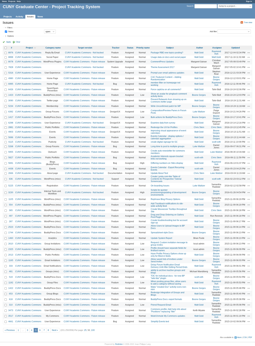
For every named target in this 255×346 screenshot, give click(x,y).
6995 (10, 84)
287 (11, 221)
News (40, 16)
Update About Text (159, 173)
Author (199, 48)
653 (11, 294)
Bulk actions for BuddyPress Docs (166, 117)
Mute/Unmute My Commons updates (168, 316)
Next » (55, 330)
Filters (9, 28)
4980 (10, 78)
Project (29, 48)
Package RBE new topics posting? (167, 52)
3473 (10, 310)
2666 (10, 173)
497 (11, 216)
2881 (10, 127)
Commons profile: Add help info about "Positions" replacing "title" (168, 310)
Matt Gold (198, 52)
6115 (10, 142)
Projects (11, 1)
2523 (10, 227)
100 (93, 330)
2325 (10, 249)
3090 (10, 100)
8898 (10, 57)
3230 (10, 192)
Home (4, 1)
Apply (8, 42)
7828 (10, 67)
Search (190, 6)
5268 (10, 146)
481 (11, 271)
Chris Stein (199, 127)
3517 (10, 316)
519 (11, 277)
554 (11, 205)
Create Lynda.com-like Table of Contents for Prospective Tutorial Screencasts (166, 179)
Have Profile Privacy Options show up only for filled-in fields (168, 254)
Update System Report (161, 238)
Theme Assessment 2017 (163, 67)
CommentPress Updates (162, 61)
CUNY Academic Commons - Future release (84, 61)
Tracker (116, 48)
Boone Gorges (216, 78)
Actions (248, 52)
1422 (10, 288)
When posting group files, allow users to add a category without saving (168, 282)
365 (11, 210)
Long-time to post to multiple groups (167, 146)
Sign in (249, 1)
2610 (10, 243)
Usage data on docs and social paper (168, 57)
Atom (239, 337)
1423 (10, 95)
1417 (10, 117)
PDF (250, 337)
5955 (10, 152)
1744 (10, 232)
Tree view (248, 22)
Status (11, 31)
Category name (53, 48)
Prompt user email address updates (167, 73)
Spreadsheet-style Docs (162, 232)
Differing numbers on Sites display (167, 163)
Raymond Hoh (216, 52)
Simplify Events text (160, 321)
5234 (10, 106)
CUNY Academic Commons (28, 52)
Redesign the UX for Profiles (164, 127)
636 (11, 179)
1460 (10, 238)
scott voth (216, 142)
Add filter (213, 31)
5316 (10, 73)
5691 (10, 163)
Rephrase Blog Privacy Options (165, 199)
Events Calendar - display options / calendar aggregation (167, 137)
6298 (10, 123)
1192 (10, 282)
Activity (19, 16)
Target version (85, 48)
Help (19, 1)
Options (10, 36)
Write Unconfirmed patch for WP (166, 106)
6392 (10, 111)
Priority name (143, 48)
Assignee (217, 48)
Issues (30, 16)
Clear (18, 42)
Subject (170, 48)
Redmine (119, 344)
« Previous (10, 330)
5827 (10, 157)
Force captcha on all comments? (166, 89)
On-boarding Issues (160, 185)
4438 (10, 168)
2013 (10, 255)
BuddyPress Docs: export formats (166, 299)
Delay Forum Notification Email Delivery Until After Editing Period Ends (169, 265)
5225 (10, 185)
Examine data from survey (163, 123)
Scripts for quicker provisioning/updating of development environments (168, 192)
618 (11, 299)
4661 (10, 321)
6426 (10, 89)
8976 (10, 52)
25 (85, 330)
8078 (10, 61)
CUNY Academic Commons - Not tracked (84, 52)
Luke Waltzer (199, 111)
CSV (245, 337)
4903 (10, 132)
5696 (10, 137)
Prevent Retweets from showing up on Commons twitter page (168, 100)
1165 (10, 260)
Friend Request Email (161, 305)
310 (11, 305)
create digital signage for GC (164, 142)
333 (11, 266)
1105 (10, 199)
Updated (235, 48)
